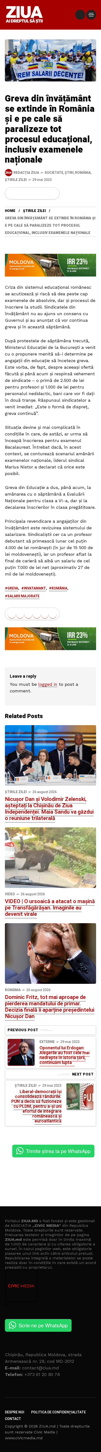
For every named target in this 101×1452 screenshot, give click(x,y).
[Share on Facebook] (12, 193)
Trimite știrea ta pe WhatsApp (58, 1150)
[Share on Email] (45, 193)
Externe (47, 1041)
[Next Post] (79, 1096)
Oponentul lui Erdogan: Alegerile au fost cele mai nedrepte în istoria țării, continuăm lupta (64, 1055)
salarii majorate (23, 596)
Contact (13, 1418)
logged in (47, 684)
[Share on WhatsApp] (28, 193)
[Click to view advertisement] (50, 264)
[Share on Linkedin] (37, 193)
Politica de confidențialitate (58, 1412)
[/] (80, 15)
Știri (69, 172)
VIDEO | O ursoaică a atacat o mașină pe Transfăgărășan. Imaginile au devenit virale (50, 908)
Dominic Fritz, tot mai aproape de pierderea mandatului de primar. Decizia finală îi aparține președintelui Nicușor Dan (49, 1006)
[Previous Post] (21, 1052)
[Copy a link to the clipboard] (53, 193)
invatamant (35, 588)
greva (12, 588)
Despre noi (14, 1412)
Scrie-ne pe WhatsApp (43, 1325)
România (83, 172)
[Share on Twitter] (20, 193)
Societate (54, 172)
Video (10, 894)
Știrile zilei (16, 179)
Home (10, 210)
